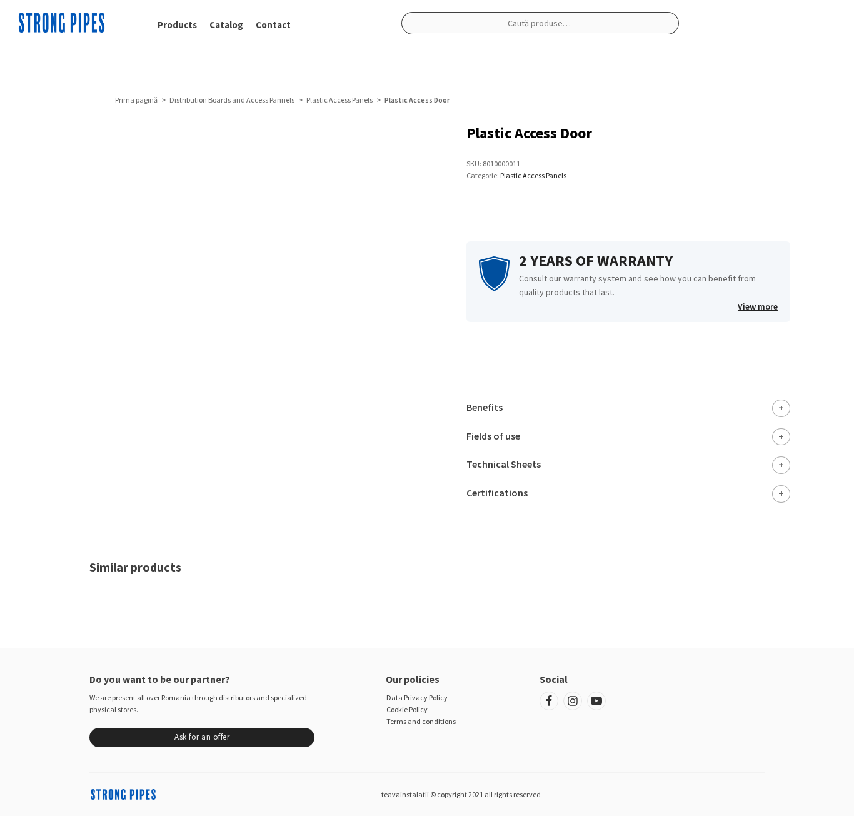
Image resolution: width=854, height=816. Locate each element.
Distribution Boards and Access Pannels (231, 99)
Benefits (484, 407)
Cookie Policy (407, 709)
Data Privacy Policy (417, 697)
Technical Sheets (503, 464)
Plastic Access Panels (339, 99)
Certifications (497, 492)
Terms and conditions (421, 721)
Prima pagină (136, 99)
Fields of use (493, 436)
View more (758, 306)
